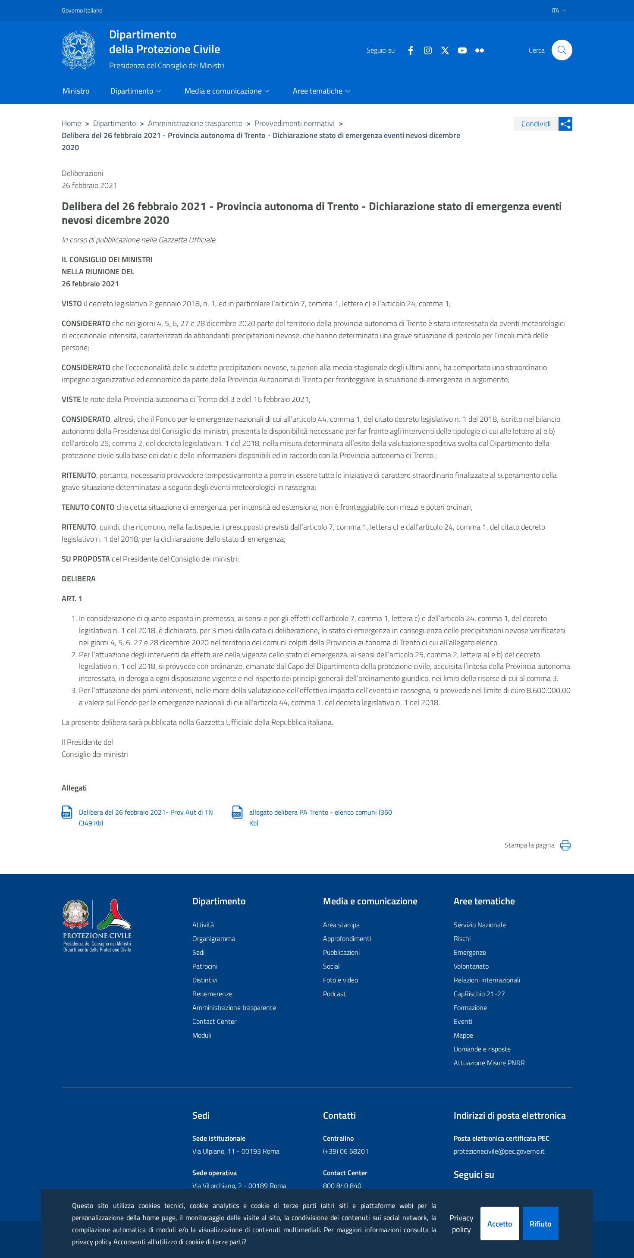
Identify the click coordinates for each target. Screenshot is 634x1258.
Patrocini (204, 966)
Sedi (198, 952)
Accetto (499, 1224)
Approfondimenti (347, 938)
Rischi (462, 938)
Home (71, 123)
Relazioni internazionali (487, 980)
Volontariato (471, 966)
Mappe (463, 1035)
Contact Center (214, 1021)
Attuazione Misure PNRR (489, 1062)
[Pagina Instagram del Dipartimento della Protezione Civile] (424, 49)
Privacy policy (461, 1223)
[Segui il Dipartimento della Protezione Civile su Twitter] (441, 49)
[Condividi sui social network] (565, 124)
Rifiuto (541, 1224)
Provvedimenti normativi (294, 123)
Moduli (201, 1035)
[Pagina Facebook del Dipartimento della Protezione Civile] (407, 49)
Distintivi (204, 980)
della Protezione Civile (164, 41)
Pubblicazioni (341, 952)
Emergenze (470, 952)
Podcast (334, 993)
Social (331, 966)
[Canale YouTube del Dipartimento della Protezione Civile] (459, 49)
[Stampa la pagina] (565, 845)
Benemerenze (212, 993)
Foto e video (340, 980)
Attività (203, 924)
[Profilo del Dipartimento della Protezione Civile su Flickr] (476, 49)
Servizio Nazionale (480, 924)
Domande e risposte (482, 1049)
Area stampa (341, 924)
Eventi (463, 1021)
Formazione (470, 1007)
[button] (562, 50)
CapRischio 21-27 (479, 993)
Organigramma (213, 938)
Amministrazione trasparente (195, 123)
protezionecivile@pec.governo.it (499, 1151)
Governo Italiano (82, 10)
